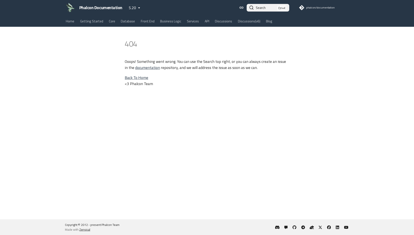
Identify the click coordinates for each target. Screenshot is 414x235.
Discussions (223, 21)
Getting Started (91, 21)
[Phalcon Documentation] (70, 7)
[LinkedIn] (337, 227)
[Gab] (312, 227)
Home (70, 21)
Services (193, 21)
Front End (148, 21)
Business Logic (170, 21)
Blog (269, 21)
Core (112, 21)
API (207, 21)
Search (261, 7)
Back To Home (136, 78)
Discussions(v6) (249, 21)
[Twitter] (320, 227)
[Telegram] (303, 227)
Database (128, 21)
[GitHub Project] (294, 227)
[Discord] (277, 227)
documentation (147, 67)
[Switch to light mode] (241, 7)
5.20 (132, 8)
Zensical (84, 229)
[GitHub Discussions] (286, 227)
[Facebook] (329, 227)
